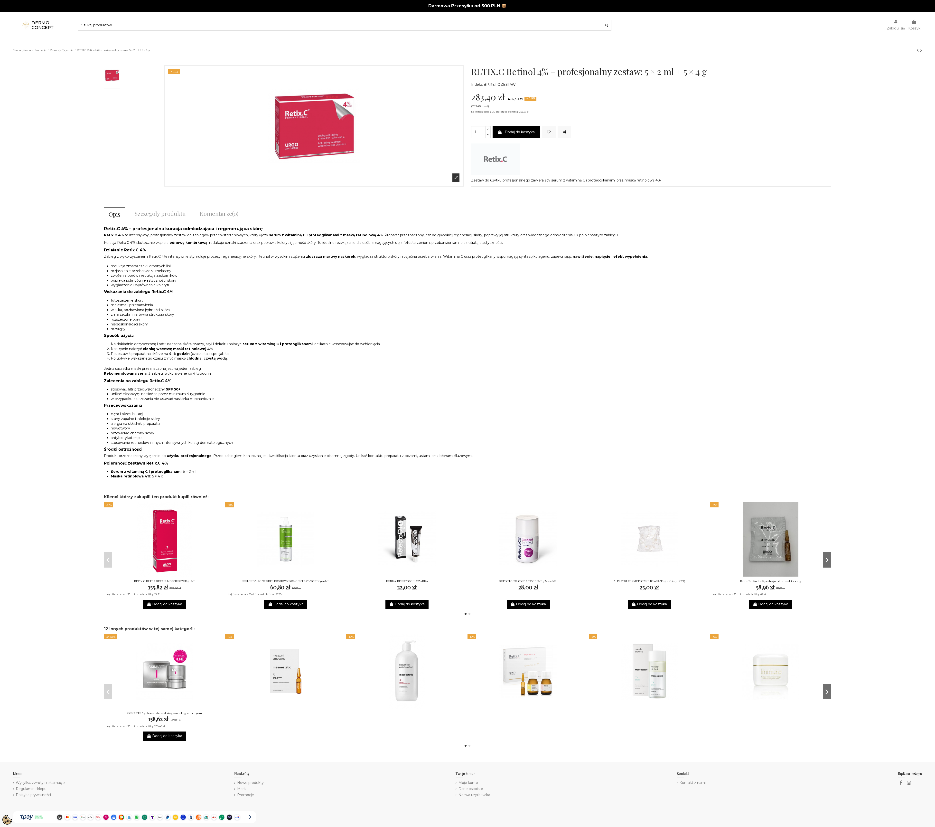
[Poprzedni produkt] (918, 50)
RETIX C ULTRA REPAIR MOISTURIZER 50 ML (164, 581)
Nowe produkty (250, 782)
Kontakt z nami (693, 782)
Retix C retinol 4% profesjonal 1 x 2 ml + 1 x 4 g (770, 581)
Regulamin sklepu (31, 789)
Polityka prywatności (33, 795)
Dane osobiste (470, 789)
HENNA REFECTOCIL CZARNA (407, 581)
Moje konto (468, 782)
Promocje (245, 795)
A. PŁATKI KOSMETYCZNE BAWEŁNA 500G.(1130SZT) (649, 581)
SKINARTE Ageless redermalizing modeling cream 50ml (165, 713)
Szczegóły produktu (160, 213)
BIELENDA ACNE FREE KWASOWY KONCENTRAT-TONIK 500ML (285, 581)
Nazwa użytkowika (474, 795)
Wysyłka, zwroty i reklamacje (40, 782)
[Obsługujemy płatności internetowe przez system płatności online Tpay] (134, 817)
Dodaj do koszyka (520, 132)
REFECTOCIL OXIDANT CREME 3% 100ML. (528, 581)
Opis (114, 214)
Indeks (477, 84)
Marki (241, 789)
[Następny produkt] (921, 50)
